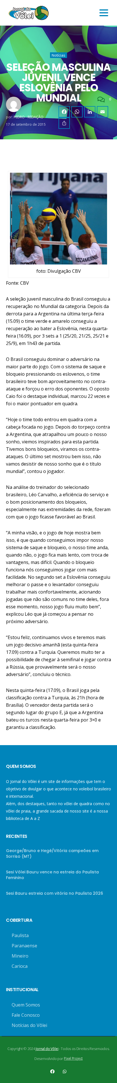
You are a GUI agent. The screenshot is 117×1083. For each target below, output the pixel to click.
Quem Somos (26, 1005)
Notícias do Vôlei (29, 1025)
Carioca (20, 966)
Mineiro (20, 956)
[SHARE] (64, 123)
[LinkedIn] (89, 111)
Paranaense (24, 946)
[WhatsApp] (77, 111)
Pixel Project (73, 1058)
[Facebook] (64, 111)
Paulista (20, 935)
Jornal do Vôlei (47, 1048)
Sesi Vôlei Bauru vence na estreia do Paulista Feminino (52, 875)
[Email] (102, 111)
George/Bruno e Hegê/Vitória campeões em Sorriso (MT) (52, 853)
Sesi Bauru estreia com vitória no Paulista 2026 (54, 893)
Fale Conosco (26, 1015)
